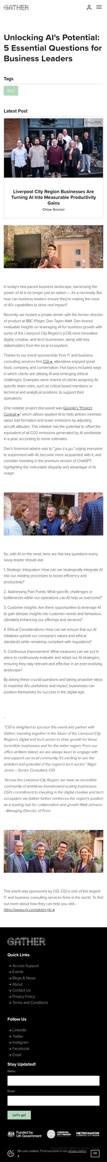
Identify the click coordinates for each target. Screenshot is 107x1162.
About (17, 984)
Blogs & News (24, 978)
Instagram (20, 1042)
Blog (11, 90)
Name (11, 1071)
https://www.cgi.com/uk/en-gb (28, 910)
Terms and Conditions (30, 1003)
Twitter (17, 1036)
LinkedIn (19, 1030)
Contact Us (21, 990)
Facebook (20, 1049)
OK (95, 1153)
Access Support (25, 966)
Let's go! (19, 1115)
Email (16, 1055)
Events (17, 972)
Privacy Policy (23, 997)
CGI (46, 362)
